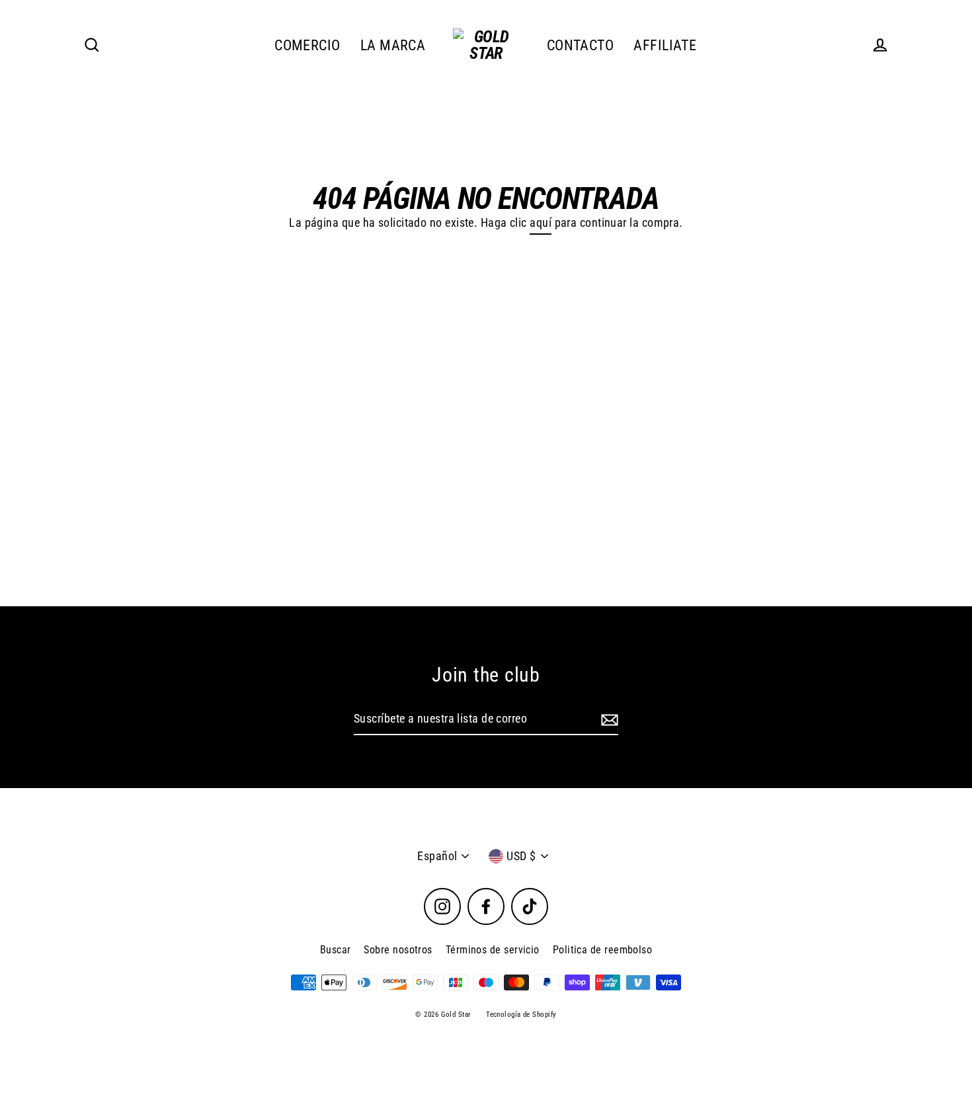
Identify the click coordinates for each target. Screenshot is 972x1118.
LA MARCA (393, 45)
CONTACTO (580, 45)
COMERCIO (307, 45)
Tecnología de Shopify (521, 1014)
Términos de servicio (493, 949)
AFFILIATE (664, 45)
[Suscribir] (607, 719)
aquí (540, 222)
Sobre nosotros (398, 949)
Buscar (335, 949)
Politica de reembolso (602, 949)
